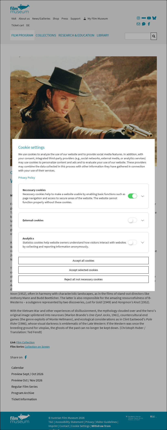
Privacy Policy (26, 177)
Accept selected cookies (83, 270)
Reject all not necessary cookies (83, 279)
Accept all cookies (83, 260)
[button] (141, 196)
